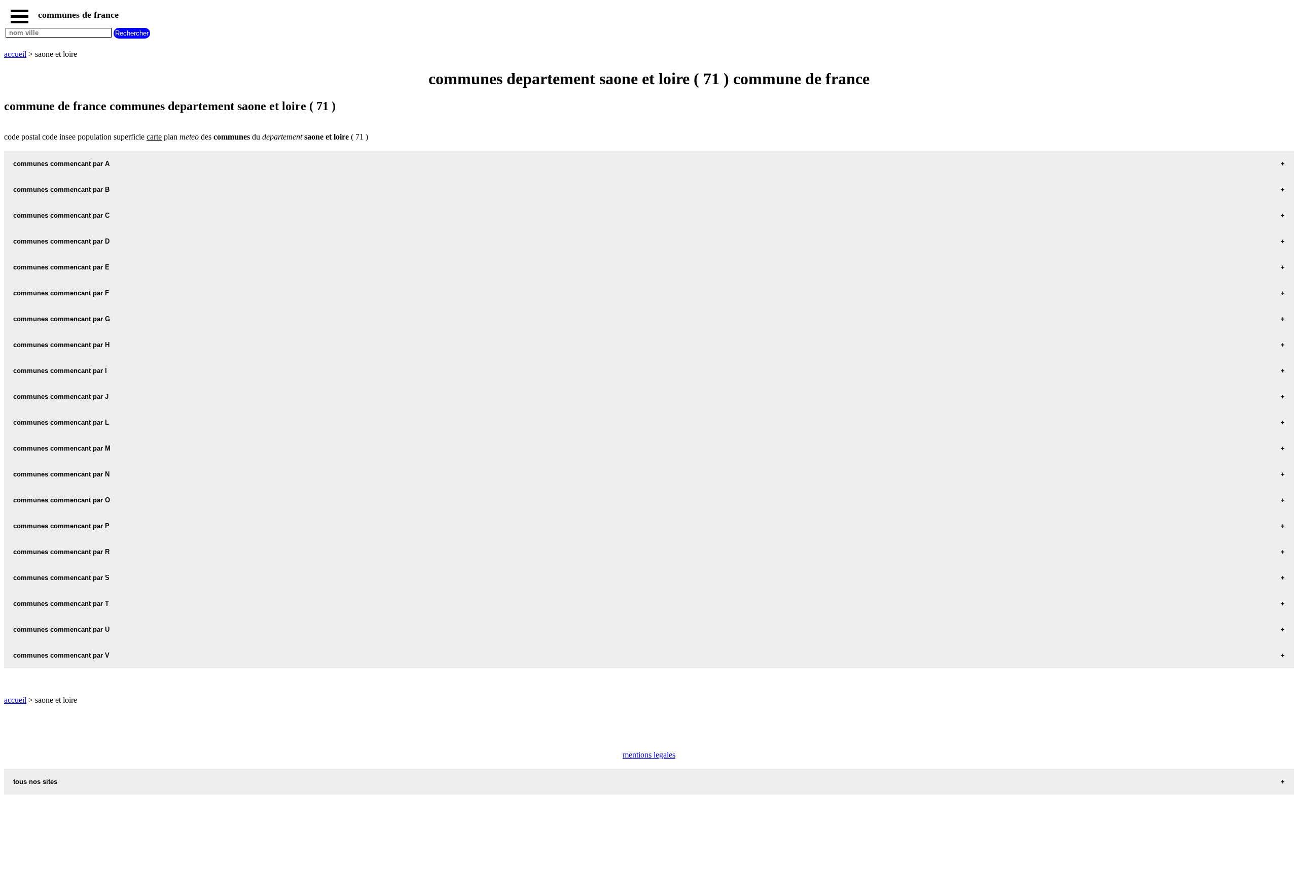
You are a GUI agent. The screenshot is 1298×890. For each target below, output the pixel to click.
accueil (15, 54)
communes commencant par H (61, 345)
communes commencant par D (61, 241)
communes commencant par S (61, 577)
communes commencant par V (61, 655)
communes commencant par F (61, 293)
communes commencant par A (61, 163)
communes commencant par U (61, 629)
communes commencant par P (61, 526)
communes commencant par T (61, 603)
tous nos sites (35, 781)
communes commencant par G (61, 319)
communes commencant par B (61, 189)
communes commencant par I (60, 370)
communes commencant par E (61, 267)
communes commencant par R (61, 552)
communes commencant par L (61, 422)
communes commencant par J (61, 396)
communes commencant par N (61, 474)
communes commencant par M (62, 448)
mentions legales (649, 754)
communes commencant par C (61, 215)
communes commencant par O (61, 500)
